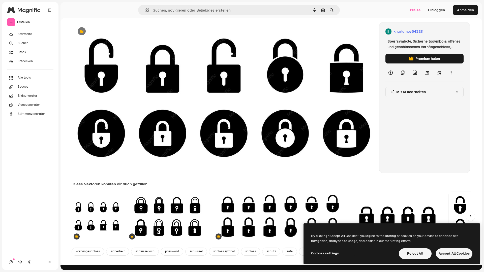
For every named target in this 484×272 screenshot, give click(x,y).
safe (290, 251)
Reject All (415, 253)
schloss (250, 251)
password (172, 251)
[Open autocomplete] (145, 10)
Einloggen (436, 10)
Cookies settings (325, 253)
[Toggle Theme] (29, 262)
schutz (271, 251)
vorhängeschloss (88, 251)
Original (105, 31)
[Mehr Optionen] (451, 72)
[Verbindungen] (11, 262)
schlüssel (196, 251)
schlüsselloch (145, 251)
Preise (415, 10)
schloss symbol (224, 251)
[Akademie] (20, 262)
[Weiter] (470, 216)
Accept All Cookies (454, 253)
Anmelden (465, 10)
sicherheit (117, 251)
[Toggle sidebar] (49, 10)
